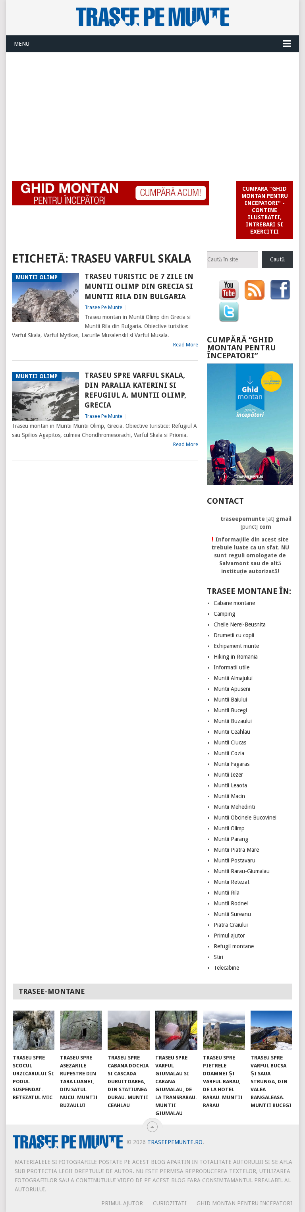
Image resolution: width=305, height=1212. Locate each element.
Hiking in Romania (236, 656)
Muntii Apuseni (232, 689)
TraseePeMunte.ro (175, 1142)
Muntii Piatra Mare (236, 850)
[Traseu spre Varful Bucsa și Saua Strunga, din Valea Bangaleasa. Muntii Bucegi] (272, 1030)
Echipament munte (236, 646)
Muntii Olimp (229, 828)
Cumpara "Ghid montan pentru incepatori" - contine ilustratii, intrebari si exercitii (264, 210)
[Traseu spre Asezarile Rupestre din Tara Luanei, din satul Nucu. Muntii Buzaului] (81, 1030)
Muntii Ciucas (230, 742)
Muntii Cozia (229, 753)
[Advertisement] (152, 112)
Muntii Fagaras (231, 764)
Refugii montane (234, 946)
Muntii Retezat (231, 882)
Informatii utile (231, 667)
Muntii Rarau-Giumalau (242, 871)
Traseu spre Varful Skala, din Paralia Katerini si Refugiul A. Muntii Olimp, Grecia (135, 390)
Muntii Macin (229, 796)
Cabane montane (234, 603)
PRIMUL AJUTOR (122, 1203)
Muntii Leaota (230, 785)
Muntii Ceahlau (232, 732)
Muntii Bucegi (230, 710)
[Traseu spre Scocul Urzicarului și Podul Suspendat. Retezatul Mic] (34, 1030)
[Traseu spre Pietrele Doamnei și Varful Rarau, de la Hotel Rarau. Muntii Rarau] (224, 1030)
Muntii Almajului (233, 678)
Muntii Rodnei (231, 903)
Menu (21, 44)
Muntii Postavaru (234, 860)
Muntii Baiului (230, 699)
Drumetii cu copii (234, 635)
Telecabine (226, 968)
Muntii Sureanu (232, 914)
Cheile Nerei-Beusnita (240, 624)
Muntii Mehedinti (234, 807)
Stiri (218, 957)
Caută (277, 259)
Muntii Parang (231, 839)
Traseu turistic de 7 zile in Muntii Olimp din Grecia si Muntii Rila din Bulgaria (139, 286)
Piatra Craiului (231, 925)
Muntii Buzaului (233, 721)
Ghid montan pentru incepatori (244, 1203)
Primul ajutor (229, 935)
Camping (224, 614)
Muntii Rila (226, 892)
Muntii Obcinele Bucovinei (245, 817)
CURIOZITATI (170, 1203)
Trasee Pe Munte (103, 307)
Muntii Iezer (228, 774)
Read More (185, 345)
